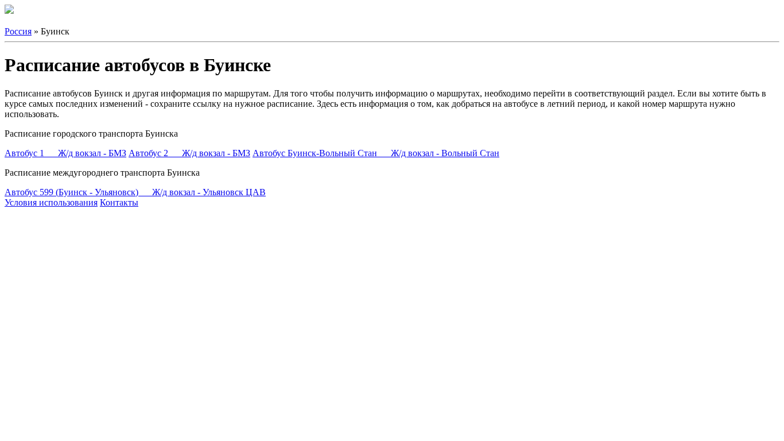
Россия (18, 31)
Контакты (119, 202)
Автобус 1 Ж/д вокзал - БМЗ (65, 153)
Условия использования (51, 202)
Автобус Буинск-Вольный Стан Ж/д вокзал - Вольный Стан (376, 153)
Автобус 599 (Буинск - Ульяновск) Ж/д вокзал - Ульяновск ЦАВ (135, 192)
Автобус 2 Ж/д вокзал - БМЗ (189, 153)
